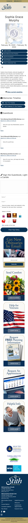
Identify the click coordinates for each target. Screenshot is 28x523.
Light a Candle (7, 50)
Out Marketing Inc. (20, 520)
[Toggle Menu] (24, 7)
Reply (2, 130)
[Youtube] (4, 512)
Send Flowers (7, 59)
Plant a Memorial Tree (10, 63)
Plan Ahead (4, 509)
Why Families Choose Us (6, 501)
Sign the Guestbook (8, 56)
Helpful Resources (19, 500)
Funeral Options (5, 504)
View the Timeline (9, 103)
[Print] (2, 67)
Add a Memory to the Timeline (11, 53)
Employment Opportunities (18, 505)
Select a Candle (6, 211)
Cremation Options (6, 506)
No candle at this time (9, 225)
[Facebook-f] (2, 512)
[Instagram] (2, 515)
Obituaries (17, 502)
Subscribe (14, 264)
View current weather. (15, 92)
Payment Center (19, 509)
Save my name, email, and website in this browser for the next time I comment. (13, 206)
